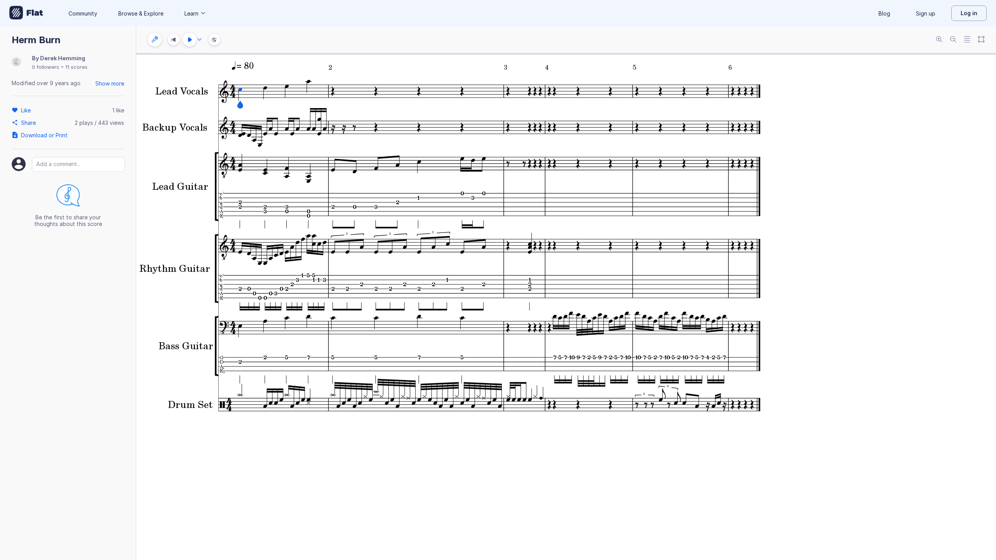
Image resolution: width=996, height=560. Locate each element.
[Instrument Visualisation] (214, 40)
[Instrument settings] (155, 40)
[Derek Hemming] (16, 62)
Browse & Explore (140, 13)
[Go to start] (173, 40)
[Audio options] (199, 40)
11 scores (76, 67)
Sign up (925, 13)
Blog (884, 13)
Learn (191, 13)
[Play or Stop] (189, 40)
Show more (109, 83)
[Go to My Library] (26, 13)
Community (82, 13)
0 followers (45, 67)
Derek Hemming (62, 58)
